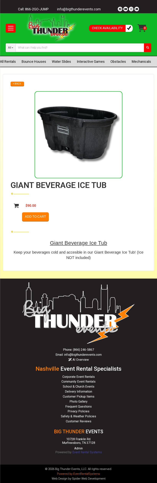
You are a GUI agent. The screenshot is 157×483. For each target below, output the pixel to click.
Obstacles (118, 62)
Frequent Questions (78, 406)
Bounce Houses (34, 62)
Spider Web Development (88, 478)
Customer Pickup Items (78, 396)
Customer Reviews (78, 421)
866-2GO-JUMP (37, 9)
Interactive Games (91, 62)
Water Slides (61, 62)
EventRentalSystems (86, 474)
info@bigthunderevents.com (79, 9)
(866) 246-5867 (83, 349)
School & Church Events (78, 386)
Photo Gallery (78, 401)
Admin (78, 448)
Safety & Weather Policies (78, 416)
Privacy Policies (78, 411)
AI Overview (80, 359)
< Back (17, 83)
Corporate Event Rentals (78, 377)
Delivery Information (78, 391)
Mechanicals (141, 62)
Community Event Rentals (78, 381)
